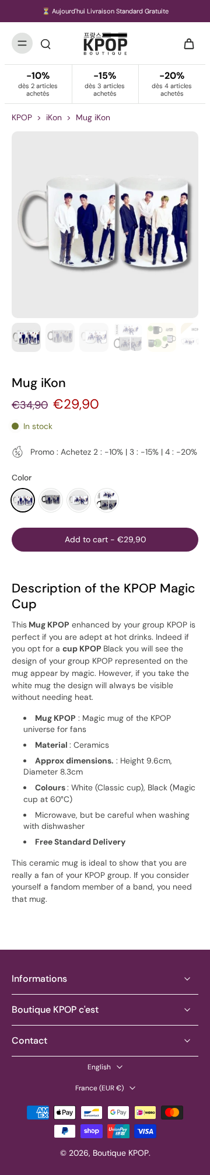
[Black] (51, 500)
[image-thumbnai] (26, 337)
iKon (54, 117)
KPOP (22, 117)
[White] (23, 500)
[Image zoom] (105, 224)
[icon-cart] (185, 43)
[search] (45, 43)
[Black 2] (107, 500)
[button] (105, 540)
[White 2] (79, 500)
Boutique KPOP (121, 1153)
